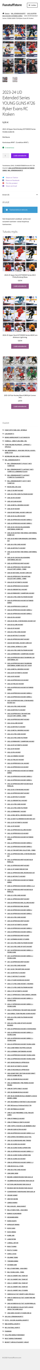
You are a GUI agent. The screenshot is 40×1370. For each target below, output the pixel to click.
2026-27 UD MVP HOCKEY (15, 490)
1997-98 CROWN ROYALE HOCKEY (17, 1092)
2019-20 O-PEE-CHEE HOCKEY (16, 917)
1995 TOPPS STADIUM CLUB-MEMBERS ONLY (21, 1126)
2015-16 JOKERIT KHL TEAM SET (17, 1287)
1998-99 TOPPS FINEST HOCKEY (17, 1088)
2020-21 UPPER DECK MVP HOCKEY (18, 899)
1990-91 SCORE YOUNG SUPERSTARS (19, 1155)
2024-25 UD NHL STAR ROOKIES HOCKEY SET (21, 621)
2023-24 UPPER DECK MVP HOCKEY (18, 719)
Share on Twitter (12, 177)
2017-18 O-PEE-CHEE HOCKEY (16, 965)
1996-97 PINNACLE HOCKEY (16, 1118)
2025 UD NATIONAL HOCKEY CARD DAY (19, 573)
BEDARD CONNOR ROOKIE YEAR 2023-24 (20, 1177)
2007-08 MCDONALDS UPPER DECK (18, 1062)
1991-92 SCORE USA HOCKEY (16, 1144)
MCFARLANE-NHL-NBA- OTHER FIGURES (17, 456)
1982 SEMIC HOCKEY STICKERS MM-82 (19, 1313)
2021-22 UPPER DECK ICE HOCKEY (17, 833)
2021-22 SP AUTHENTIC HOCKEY (17, 822)
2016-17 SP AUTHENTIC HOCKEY (17, 991)
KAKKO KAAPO (12, 1221)
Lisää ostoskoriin (20, 155)
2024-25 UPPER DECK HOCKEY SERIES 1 (19, 614)
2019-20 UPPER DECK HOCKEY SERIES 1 (19, 913)
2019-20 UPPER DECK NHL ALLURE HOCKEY (20, 903)
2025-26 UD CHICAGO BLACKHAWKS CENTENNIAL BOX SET (18, 558)
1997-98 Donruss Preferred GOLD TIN (19, 1105)
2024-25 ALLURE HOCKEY (15, 625)
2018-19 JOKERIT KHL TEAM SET (17, 1276)
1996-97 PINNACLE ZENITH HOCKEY (18, 1122)
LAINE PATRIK (11, 1239)
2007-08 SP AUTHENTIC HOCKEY (17, 1066)
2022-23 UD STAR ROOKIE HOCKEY (18, 790)
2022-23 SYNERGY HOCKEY (15, 756)
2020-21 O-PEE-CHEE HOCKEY (16, 895)
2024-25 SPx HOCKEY (14, 617)
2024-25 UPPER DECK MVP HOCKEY (18, 639)
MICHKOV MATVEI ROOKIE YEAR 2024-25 (20, 1188)
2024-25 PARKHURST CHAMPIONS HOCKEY (20, 593)
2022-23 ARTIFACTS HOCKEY (16, 727)
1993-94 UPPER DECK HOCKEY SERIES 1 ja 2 (21, 1133)
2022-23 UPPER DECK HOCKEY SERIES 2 (19, 776)
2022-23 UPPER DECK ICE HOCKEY (17, 767)
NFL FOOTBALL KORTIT (12, 1327)
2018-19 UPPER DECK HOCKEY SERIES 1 (19, 932)
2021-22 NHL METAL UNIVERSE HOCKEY (19, 815)
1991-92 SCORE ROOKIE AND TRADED (19, 1140)
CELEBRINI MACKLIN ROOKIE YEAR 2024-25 (20, 1181)
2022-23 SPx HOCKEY (14, 752)
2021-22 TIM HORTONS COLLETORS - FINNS (21, 850)
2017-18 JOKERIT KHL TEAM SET (17, 1279)
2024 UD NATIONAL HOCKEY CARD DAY (19, 643)
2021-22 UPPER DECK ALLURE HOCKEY (19, 830)
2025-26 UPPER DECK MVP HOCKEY (18, 563)
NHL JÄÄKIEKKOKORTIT (18, 13)
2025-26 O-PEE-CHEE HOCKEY (16, 544)
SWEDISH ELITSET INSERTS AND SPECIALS (21, 1294)
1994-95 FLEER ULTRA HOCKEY (16, 1129)
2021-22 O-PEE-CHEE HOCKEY (16, 804)
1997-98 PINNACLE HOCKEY (16, 1109)
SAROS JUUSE (11, 1254)
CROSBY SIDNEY (12, 1195)
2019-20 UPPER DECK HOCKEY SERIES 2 (19, 910)
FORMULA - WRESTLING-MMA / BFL (16, 441)
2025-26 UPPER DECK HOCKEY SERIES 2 (19, 520)
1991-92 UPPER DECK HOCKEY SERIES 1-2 (20, 1151)
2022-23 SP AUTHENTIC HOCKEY (17, 745)
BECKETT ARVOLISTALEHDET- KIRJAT (17, 1342)
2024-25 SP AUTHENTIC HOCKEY (17, 582)
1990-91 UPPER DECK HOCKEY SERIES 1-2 (20, 1162)
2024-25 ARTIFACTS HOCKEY (16, 635)
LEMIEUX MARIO (12, 1203)
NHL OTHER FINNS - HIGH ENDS (17, 1268)
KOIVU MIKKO (11, 1232)
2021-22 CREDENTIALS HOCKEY (17, 800)
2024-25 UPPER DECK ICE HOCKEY (17, 586)
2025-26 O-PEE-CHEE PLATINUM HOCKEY (20, 494)
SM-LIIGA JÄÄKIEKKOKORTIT (14, 1316)
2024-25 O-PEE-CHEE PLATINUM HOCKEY (20, 597)
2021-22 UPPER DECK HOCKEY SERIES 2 (19, 843)
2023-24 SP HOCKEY (13, 676)
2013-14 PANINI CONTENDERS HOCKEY (19, 1051)
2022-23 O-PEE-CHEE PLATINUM (17, 738)
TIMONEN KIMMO (12, 1261)
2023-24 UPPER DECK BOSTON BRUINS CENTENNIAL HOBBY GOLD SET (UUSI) (19, 664)
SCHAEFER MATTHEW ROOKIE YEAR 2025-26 (21, 1192)
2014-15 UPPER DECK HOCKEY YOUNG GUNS (21, 1044)
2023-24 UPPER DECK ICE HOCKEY (17, 680)
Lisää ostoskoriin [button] (20, 286)
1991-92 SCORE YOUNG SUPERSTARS (19, 1148)
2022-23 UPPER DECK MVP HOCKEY (18, 793)
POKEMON (8, 1331)
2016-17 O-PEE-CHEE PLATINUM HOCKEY (20, 987)
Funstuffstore (12, 5)
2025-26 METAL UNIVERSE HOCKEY (18, 505)
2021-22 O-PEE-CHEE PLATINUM (17, 808)
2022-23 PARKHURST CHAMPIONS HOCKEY (20, 741)
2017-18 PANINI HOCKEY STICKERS (18, 939)
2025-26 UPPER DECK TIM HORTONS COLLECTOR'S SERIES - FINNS (18, 568)
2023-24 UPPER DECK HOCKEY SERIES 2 (19, 693)
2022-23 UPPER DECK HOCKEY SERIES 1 (19, 780)
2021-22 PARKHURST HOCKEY (16, 811)
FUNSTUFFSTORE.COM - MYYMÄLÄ (16, 430)
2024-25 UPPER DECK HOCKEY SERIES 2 (19, 610)
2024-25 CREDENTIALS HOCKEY (17, 589)
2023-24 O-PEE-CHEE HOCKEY (16, 706)
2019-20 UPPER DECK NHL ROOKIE (18, 906)
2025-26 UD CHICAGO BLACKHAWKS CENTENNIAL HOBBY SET (18, 528)
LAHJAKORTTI (9, 434)
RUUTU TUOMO (12, 1250)
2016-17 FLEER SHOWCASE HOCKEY (18, 980)
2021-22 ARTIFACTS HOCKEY (16, 797)
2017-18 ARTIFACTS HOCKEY (16, 973)
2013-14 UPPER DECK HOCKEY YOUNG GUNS (21, 1055)
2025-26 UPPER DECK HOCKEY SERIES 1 (19, 523)
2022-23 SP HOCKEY (13, 749)
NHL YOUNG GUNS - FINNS (15, 1272)
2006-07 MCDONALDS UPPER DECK (18, 1070)
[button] (34, 27)
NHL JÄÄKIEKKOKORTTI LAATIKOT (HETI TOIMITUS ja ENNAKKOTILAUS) (20, 470)
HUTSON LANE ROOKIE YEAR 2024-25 (19, 1184)
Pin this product (12, 183)
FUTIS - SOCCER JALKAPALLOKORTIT (17, 1320)
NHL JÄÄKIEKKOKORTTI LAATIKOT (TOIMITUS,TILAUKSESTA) (18, 476)
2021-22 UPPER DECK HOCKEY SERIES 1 (19, 846)
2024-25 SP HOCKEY (13, 628)
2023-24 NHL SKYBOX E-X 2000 (17, 646)
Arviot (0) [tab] (5, 195)
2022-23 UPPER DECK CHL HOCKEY (18, 763)
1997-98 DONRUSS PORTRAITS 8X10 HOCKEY (21, 1102)
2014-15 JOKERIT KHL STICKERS (17, 1290)
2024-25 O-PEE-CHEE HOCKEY (16, 632)
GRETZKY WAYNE (12, 1199)
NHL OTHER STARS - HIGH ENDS (17, 1210)
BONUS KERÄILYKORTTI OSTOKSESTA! (17, 437)
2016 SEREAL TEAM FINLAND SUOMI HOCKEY (21, 1013)
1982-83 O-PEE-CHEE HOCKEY (16, 1170)
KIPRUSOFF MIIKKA (13, 1224)
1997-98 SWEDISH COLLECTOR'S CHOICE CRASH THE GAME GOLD (20, 1308)
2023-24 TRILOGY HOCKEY (15, 684)
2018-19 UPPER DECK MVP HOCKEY (18, 935)
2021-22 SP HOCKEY (13, 826)
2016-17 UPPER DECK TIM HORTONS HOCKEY (21, 1010)
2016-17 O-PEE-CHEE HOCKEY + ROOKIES (20, 984)
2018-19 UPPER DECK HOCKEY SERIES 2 (19, 928)
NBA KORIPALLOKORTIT (12, 1324)
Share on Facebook (12, 180)
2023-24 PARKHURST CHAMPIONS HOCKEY (20, 654)
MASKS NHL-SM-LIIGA (14, 487)
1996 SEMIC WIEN (12, 1173)
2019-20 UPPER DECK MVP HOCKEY (18, 921)
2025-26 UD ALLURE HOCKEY (16, 516)
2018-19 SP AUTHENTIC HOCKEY (17, 925)
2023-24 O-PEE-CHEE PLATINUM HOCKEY (20, 650)
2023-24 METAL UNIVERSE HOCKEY (18, 669)
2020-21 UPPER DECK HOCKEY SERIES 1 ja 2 (21, 886)
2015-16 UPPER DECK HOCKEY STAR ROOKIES (21, 1029)
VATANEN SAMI (12, 1265)
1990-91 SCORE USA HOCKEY (16, 1159)
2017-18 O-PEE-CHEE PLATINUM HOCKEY (20, 943)
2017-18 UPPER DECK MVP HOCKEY (18, 962)
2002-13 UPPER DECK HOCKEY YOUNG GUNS (21, 1059)
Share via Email (11, 186)
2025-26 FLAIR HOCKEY (14, 501)
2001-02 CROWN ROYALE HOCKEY (17, 1079)
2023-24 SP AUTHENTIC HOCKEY (17, 673)
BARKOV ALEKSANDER (14, 1213)
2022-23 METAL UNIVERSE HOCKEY (18, 730)
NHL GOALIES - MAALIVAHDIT (16, 1206)
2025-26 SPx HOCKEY (14, 498)
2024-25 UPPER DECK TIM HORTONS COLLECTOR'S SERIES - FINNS (18, 577)
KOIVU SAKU (11, 1228)
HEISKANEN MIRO (12, 1217)
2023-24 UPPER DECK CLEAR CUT (17, 606)
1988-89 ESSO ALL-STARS (15, 1166)
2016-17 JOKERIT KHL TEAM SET (17, 1283)
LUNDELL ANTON (12, 1243)
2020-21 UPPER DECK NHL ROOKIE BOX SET (21, 873)
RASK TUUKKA (11, 1246)
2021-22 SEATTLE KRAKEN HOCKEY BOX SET (21, 819)
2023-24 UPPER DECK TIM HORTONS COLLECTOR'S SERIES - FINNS (18, 715)
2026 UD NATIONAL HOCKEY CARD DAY (19, 512)
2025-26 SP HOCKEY (13, 509)
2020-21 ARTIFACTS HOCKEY (16, 876)
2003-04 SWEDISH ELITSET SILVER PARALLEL (21, 1303)
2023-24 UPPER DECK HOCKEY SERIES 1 (19, 697)
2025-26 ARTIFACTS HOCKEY (16, 548)
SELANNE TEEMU (12, 1257)
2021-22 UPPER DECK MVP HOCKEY (18, 865)
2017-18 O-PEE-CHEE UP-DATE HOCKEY (19, 946)
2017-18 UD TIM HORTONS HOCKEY (18, 969)
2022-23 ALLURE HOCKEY (15, 723)
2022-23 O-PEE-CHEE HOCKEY (16, 734)
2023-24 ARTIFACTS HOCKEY (16, 710)
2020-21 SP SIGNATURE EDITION (17, 869)
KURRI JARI (10, 1235)
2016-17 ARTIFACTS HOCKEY (16, 976)
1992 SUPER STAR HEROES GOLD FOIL (19, 1137)
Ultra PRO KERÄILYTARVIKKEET (15, 1335)
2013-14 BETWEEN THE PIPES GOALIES (19, 1048)
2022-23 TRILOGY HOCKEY (15, 760)
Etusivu (7, 13)
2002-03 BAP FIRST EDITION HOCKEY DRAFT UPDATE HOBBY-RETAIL (21, 1074)
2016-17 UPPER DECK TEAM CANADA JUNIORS (21, 995)
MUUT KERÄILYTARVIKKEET (13, 1338)
